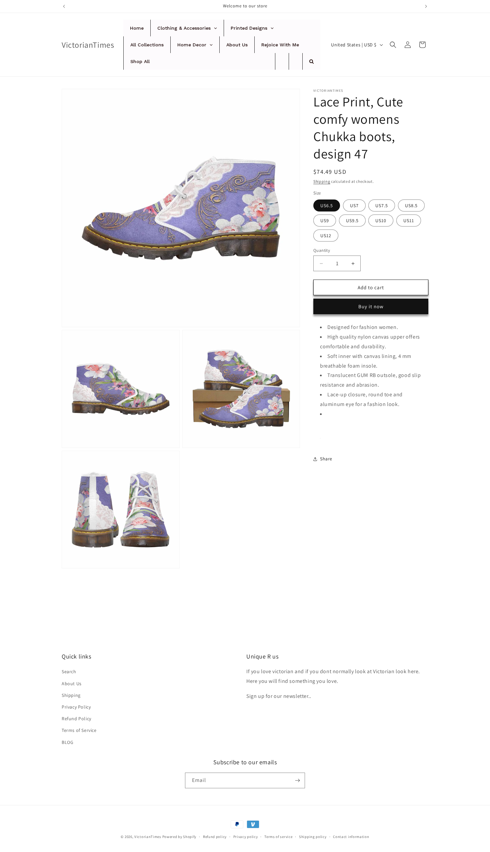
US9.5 (352, 221)
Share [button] (326, 459)
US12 (325, 236)
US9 (324, 221)
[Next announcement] (426, 6)
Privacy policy (245, 836)
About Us (72, 684)
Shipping (321, 181)
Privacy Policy (76, 707)
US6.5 (326, 205)
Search (69, 672)
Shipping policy (313, 836)
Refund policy (215, 836)
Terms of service (278, 836)
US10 (380, 221)
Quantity (321, 250)
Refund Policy (76, 719)
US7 (354, 205)
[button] (393, 44)
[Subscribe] (297, 780)
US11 (408, 221)
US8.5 (411, 205)
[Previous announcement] (64, 6)
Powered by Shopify (179, 836)
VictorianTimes (147, 836)
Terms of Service (79, 730)
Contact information (351, 836)
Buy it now (371, 306)
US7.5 (381, 205)
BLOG (67, 742)
